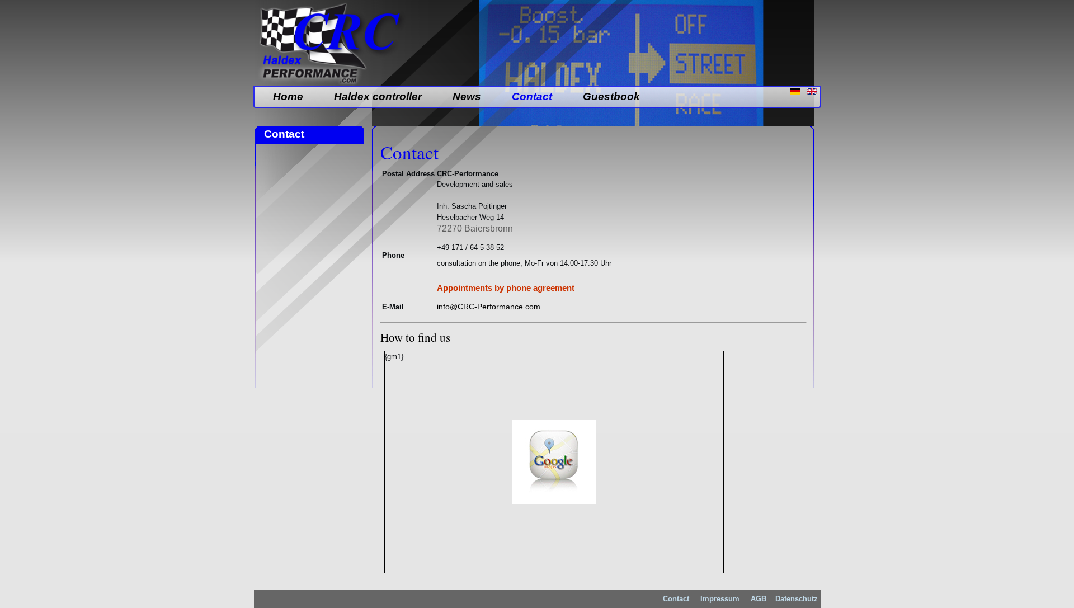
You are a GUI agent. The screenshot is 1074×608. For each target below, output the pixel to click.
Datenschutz (796, 599)
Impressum (719, 599)
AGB (757, 599)
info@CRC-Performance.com (488, 306)
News (467, 96)
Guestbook (611, 96)
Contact (532, 96)
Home (288, 96)
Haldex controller (378, 96)
